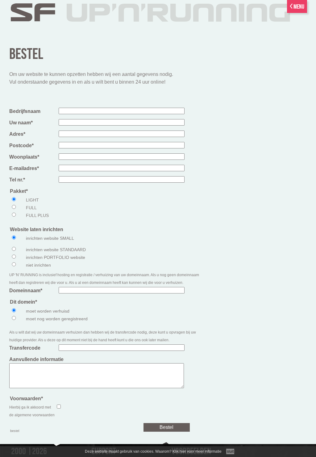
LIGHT (32, 199)
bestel (26, 54)
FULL (31, 207)
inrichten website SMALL (50, 238)
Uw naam (21, 122)
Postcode (21, 145)
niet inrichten (38, 265)
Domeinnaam (25, 290)
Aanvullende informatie (36, 359)
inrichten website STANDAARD (56, 249)
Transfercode (24, 348)
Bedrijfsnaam (24, 111)
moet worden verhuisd (47, 311)
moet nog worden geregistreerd (57, 318)
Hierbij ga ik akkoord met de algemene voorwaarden (32, 411)
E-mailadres (24, 168)
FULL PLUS (37, 215)
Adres (17, 134)
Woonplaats (24, 157)
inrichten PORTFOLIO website (55, 257)
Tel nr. (17, 179)
